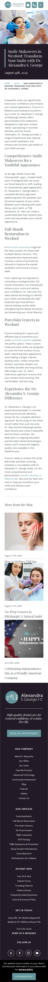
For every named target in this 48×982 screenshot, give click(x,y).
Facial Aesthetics (24, 816)
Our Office (24, 761)
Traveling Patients (24, 885)
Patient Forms (24, 881)
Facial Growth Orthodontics (24, 849)
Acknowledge (24, 976)
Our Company (24, 749)
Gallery (24, 793)
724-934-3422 (24, 929)
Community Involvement (24, 779)
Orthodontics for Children (24, 858)
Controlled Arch (24, 853)
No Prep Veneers (24, 830)
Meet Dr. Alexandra (24, 756)
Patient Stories (24, 890)
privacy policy (26, 969)
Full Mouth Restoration (24, 821)
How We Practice (24, 770)
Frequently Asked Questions (24, 895)
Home (7, 83)
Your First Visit (24, 876)
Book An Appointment (24, 733)
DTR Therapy (24, 839)
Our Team (24, 765)
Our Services (24, 809)
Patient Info (24, 868)
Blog (16, 83)
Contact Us (24, 798)
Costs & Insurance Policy (24, 899)
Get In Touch (24, 910)
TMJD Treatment (24, 835)
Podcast (24, 788)
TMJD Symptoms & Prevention (24, 844)
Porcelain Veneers (24, 825)
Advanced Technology (24, 775)
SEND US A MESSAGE (24, 933)
